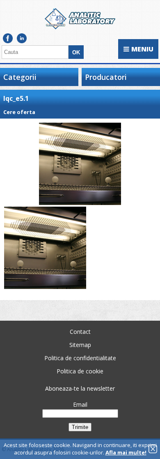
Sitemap (80, 345)
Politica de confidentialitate (80, 358)
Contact (80, 332)
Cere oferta (19, 112)
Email (80, 404)
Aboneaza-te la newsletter (80, 388)
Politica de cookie (80, 371)
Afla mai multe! (125, 452)
